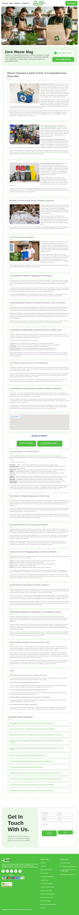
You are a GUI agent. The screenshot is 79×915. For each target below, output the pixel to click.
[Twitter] (7, 871)
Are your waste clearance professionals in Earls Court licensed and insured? (32, 729)
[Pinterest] (20, 871)
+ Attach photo (49, 833)
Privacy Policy (44, 873)
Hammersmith (13, 482)
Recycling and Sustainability (48, 904)
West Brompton (14, 481)
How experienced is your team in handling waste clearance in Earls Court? (31, 790)
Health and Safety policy (47, 887)
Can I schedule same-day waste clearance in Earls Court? (26, 767)
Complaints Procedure (46, 883)
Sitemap (42, 908)
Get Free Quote (26, 443)
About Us (17, 3)
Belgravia (12, 476)
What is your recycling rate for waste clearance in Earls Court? (28, 755)
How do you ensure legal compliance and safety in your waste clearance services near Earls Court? (36, 748)
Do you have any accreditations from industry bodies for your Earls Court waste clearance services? (36, 741)
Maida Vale (12, 479)
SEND (65, 832)
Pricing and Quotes (45, 901)
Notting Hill (13, 469)
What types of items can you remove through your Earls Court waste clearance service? (35, 773)
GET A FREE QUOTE (63, 59)
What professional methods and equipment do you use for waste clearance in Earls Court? (36, 734)
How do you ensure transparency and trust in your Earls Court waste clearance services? (36, 779)
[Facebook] (3, 871)
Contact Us (25, 3)
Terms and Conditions (46, 869)
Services (5, 3)
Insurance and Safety (46, 890)
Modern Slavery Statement (47, 894)
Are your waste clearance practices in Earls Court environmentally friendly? (32, 784)
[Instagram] (11, 871)
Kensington (13, 464)
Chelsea (12, 471)
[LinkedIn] (15, 871)
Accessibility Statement (46, 876)
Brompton (12, 477)
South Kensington (14, 466)
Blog (11, 3)
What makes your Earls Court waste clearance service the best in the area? (31, 723)
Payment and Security (46, 897)
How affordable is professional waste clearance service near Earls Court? (31, 761)
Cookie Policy (44, 880)
